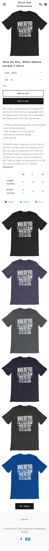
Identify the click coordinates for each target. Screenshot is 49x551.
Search (24, 519)
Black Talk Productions (24, 4)
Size (6, 79)
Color (7, 72)
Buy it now (23, 101)
